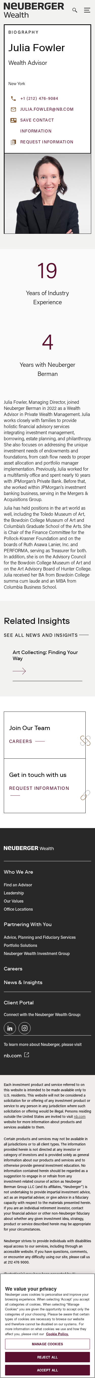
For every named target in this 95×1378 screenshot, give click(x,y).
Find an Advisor (18, 885)
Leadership (14, 893)
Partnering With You (28, 924)
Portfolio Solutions (20, 946)
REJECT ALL (47, 1357)
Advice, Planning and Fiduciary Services (40, 938)
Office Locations (18, 910)
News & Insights (23, 982)
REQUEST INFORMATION (39, 789)
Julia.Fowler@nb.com (47, 110)
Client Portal (19, 1003)
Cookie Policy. (57, 1333)
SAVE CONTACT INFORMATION (37, 126)
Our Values (14, 901)
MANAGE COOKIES (47, 1344)
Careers (21, 742)
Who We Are (18, 872)
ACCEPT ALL (47, 1370)
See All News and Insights (41, 636)
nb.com (13, 1055)
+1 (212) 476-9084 (39, 99)
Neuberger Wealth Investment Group (37, 954)
